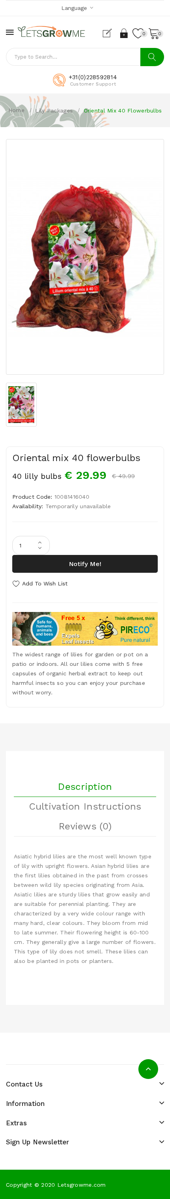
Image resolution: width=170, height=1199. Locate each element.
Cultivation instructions (85, 806)
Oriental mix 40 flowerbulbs (123, 110)
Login (124, 33)
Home (16, 110)
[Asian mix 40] (85, 257)
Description (85, 786)
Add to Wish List (45, 583)
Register (110, 33)
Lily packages (54, 110)
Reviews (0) (85, 826)
